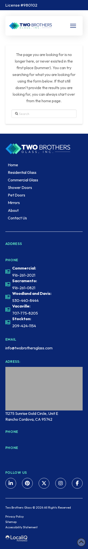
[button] (73, 26)
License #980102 (21, 5)
